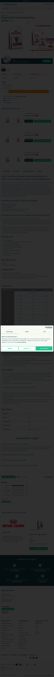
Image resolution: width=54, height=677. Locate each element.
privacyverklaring (21, 342)
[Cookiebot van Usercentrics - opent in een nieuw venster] (46, 327)
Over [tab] (44, 331)
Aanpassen (26, 348)
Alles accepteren (44, 348)
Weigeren (10, 348)
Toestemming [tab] (9, 331)
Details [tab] (27, 331)
